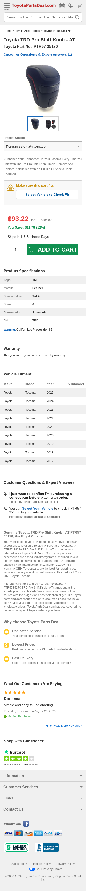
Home (7, 31)
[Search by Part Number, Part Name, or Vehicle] (77, 17)
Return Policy (42, 864)
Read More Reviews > (67, 725)
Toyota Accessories (27, 31)
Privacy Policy (65, 864)
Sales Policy (19, 864)
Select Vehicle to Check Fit (47, 194)
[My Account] (71, 5)
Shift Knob (37, 553)
